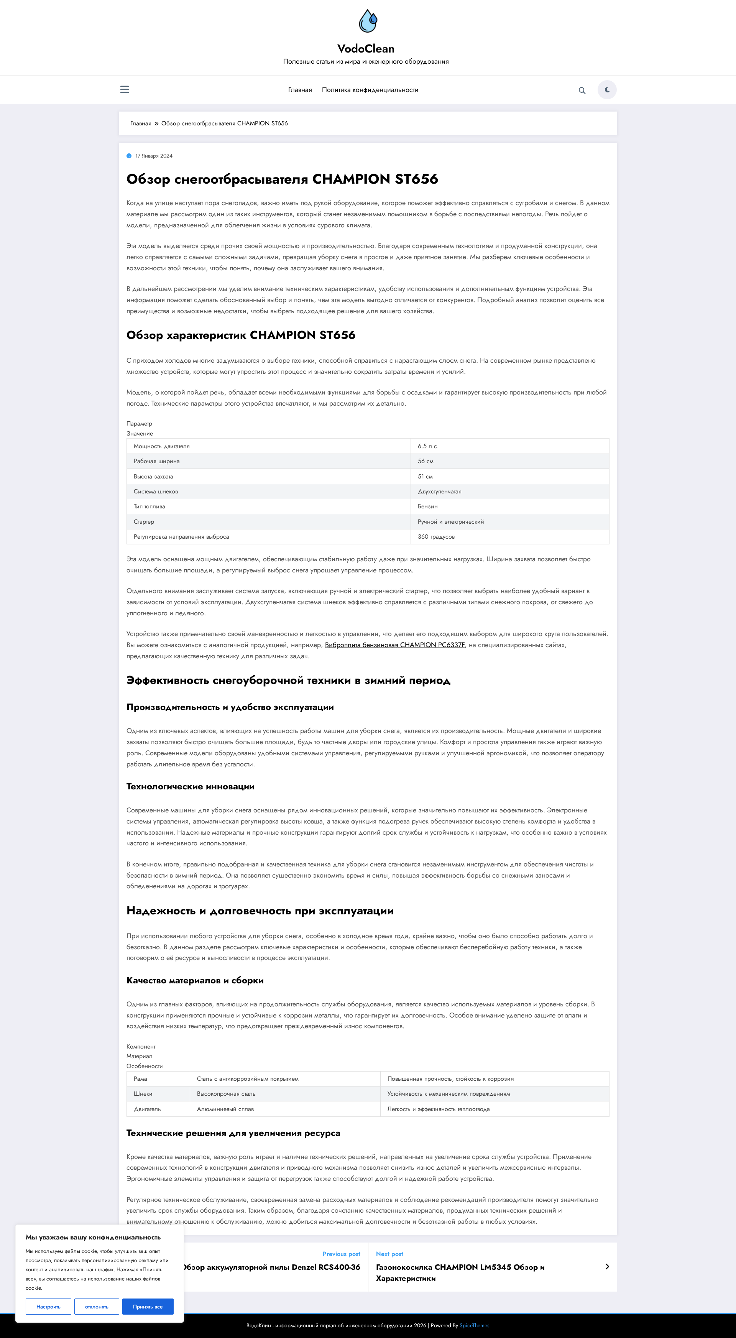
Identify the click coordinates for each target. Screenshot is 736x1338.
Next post (389, 1253)
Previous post (341, 1253)
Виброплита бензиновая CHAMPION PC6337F (395, 645)
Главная (300, 90)
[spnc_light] (607, 89)
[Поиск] (582, 90)
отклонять (96, 1306)
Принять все (148, 1306)
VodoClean (366, 48)
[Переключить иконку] (124, 90)
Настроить (48, 1306)
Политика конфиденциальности (370, 90)
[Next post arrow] (607, 1267)
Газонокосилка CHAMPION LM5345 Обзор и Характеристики (460, 1273)
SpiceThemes (475, 1325)
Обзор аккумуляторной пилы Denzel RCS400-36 (270, 1267)
